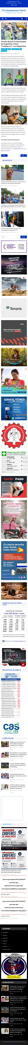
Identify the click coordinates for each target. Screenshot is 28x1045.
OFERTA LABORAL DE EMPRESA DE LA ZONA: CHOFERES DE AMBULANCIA (14, 843)
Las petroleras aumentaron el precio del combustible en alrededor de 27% (11, 229)
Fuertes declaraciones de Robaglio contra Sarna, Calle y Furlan (18, 776)
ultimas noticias (6, 949)
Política (4, 943)
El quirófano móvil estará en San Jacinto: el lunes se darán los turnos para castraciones (13, 182)
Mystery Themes (13, 1043)
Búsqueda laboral (5, 894)
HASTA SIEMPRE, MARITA (24, 155)
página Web (17, 148)
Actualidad (5, 932)
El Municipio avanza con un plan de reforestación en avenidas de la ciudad (17, 743)
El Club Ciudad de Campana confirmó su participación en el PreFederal (18, 765)
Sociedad (4, 51)
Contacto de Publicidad (11, 3)
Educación (5, 938)
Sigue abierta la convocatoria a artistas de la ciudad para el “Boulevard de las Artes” (18, 754)
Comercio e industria (16, 49)
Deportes (5, 935)
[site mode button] (22, 18)
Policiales (5, 941)
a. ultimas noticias (6, 49)
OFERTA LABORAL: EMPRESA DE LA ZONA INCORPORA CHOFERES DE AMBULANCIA (11, 871)
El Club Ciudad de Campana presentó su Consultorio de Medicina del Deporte (17, 786)
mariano (18, 53)
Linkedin (8, 150)
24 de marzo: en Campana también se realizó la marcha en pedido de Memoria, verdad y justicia (13, 206)
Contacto (20, 3)
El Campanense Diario (14, 10)
